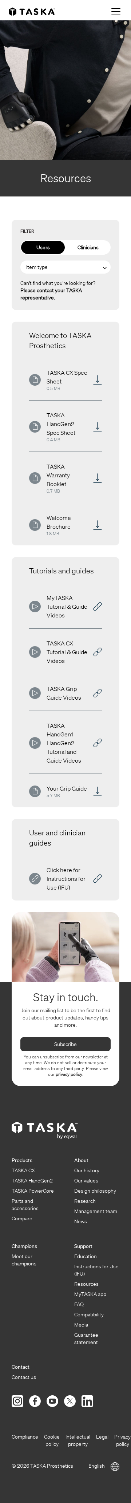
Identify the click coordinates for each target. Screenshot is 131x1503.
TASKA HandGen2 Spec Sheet (61, 423)
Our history (86, 1170)
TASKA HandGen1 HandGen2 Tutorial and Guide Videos (64, 743)
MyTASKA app (90, 1294)
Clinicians (88, 247)
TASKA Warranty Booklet (58, 475)
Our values (86, 1180)
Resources (86, 1284)
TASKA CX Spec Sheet (67, 377)
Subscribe (65, 1044)
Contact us (24, 1377)
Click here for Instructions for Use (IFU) (66, 878)
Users (43, 247)
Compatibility (89, 1314)
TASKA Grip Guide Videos (64, 693)
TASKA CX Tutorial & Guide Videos (67, 652)
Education (85, 1256)
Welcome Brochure (59, 522)
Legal (102, 1437)
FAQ (79, 1304)
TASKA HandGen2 (32, 1180)
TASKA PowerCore (33, 1191)
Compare (22, 1218)
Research (85, 1201)
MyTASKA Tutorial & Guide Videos (67, 606)
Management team (95, 1211)
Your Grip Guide (67, 788)
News (80, 1221)
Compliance (25, 1437)
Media (81, 1324)
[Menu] (116, 12)
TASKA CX (23, 1170)
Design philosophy (95, 1191)
